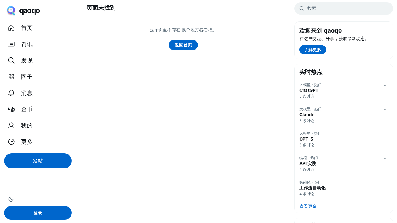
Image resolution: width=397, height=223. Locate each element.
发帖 (38, 161)
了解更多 (312, 49)
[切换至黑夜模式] (11, 199)
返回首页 (183, 45)
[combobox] (343, 8)
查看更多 (308, 206)
